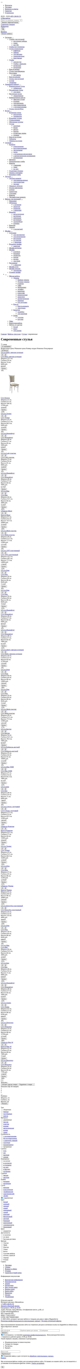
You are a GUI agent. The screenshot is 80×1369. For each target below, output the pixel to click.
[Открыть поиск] (3, 29)
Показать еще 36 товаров (10, 1086)
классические (8, 1189)
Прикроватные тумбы (17, 161)
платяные (16, 252)
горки (15, 43)
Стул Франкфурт (7, 437)
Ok (2, 1367)
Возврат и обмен (11, 1269)
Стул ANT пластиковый (9, 555)
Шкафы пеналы (14, 268)
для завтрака (17, 54)
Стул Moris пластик (8, 535)
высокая (6, 1155)
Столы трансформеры (17, 71)
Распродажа (9, 1285)
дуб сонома (17, 330)
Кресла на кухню (15, 137)
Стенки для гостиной (16, 39)
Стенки (11, 190)
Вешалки (12, 212)
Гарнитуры (13, 191)
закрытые (16, 206)
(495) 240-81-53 (15, 16)
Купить (4, 368)
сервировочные (18, 56)
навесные (16, 246)
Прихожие (13, 201)
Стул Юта (4, 870)
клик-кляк (21, 293)
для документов (19, 235)
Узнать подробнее (37, 1363)
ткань (5, 1132)
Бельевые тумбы (15, 175)
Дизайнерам (9, 1297)
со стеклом (17, 240)
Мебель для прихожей (13, 199)
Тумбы (11, 60)
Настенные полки (15, 94)
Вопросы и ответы (11, 9)
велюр (5, 1130)
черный (6, 1206)
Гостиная (8, 37)
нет (4, 1153)
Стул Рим (4, 574)
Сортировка (6, 346)
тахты (15, 152)
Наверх (3, 1358)
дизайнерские (8, 1192)
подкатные (17, 67)
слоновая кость (8, 1225)
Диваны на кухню (15, 141)
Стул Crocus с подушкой (9, 811)
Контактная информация (14, 1280)
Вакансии (8, 1293)
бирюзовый (7, 1227)
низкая (5, 1157)
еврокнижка (22, 287)
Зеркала (12, 227)
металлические (18, 214)
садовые (16, 135)
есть (4, 1151)
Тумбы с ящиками (19, 64)
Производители (10, 1282)
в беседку (6, 1169)
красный (6, 1214)
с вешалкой (17, 210)
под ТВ (16, 45)
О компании (9, 13)
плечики (16, 223)
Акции (7, 1283)
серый (5, 1208)
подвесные (17, 66)
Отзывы (8, 1271)
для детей (16, 261)
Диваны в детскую (15, 186)
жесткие (6, 1177)
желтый (6, 1218)
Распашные (13, 263)
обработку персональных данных (41, 1356)
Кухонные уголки (15, 118)
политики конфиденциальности (34, 1335)
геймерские (17, 88)
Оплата (7, 1295)
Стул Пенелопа (6, 1027)
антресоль (16, 255)
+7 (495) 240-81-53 (7, 1304)
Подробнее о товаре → (26, 1084)
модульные (17, 238)
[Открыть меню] (1, 2)
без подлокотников (10, 1138)
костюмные (17, 220)
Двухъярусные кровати (17, 197)
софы (19, 285)
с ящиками (17, 165)
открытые (16, 208)
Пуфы (15, 315)
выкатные (21, 291)
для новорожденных (20, 180)
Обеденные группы (16, 122)
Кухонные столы (15, 112)
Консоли (12, 225)
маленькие (7, 1183)
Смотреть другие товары (9, 1084)
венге (15, 329)
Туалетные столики (16, 171)
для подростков (18, 182)
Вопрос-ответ (10, 1289)
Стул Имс (4, 495)
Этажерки (12, 82)
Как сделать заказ (11, 1287)
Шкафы (7, 231)
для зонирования (19, 237)
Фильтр (5, 350)
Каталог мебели (7, 34)
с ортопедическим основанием (24, 156)
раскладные (17, 114)
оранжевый (7, 1210)
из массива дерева (19, 133)
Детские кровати (15, 178)
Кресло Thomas (6, 890)
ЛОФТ (5, 1196)
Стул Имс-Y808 (6, 771)
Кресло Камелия (6, 830)
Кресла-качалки (14, 77)
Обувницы (13, 203)
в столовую (7, 1165)
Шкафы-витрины (15, 248)
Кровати (12, 144)
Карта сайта (9, 1291)
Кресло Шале (5, 515)
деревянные (17, 116)
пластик (6, 1124)
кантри (15, 257)
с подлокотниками (19, 107)
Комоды (12, 163)
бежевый (6, 1221)
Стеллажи (12, 193)
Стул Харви (5, 1007)
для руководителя (19, 105)
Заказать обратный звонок (10, 1306)
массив (5, 1122)
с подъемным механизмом (22, 154)
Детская (8, 176)
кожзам (5, 1126)
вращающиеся (8, 1145)
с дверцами (17, 242)
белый (15, 327)
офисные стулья (19, 99)
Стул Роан (4, 674)
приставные (17, 58)
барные (16, 131)
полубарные (7, 1114)
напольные (17, 218)
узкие (15, 167)
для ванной (17, 270)
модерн (16, 259)
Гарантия (8, 11)
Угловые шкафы (15, 272)
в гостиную (7, 1163)
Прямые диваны (23, 280)
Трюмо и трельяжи (15, 173)
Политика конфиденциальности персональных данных (20, 1321)
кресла (5, 1116)
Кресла (15, 304)
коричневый (7, 1223)
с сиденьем (17, 205)
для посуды (17, 62)
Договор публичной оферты (51, 1321)
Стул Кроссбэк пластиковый (11, 910)
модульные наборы (20, 41)
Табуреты (12, 139)
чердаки (16, 184)
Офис (11, 321)
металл (15, 129)
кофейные (16, 50)
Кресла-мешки (14, 69)
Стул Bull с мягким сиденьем (11, 356)
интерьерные (18, 158)
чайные (16, 52)
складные (16, 126)
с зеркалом (17, 265)
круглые (20, 319)
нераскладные (23, 295)
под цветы (17, 75)
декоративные (18, 96)
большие (6, 1181)
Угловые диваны (23, 282)
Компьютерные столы (17, 86)
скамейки (21, 312)
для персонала (18, 103)
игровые (16, 101)
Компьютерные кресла (17, 97)
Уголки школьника (16, 188)
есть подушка (22, 302)
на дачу (16, 169)
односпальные (18, 146)
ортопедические (23, 299)
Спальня (8, 143)
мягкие (5, 1175)
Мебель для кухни (14, 334)
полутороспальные (20, 148)
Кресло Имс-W (6, 1046)
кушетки (21, 284)
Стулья (11, 81)
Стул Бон (4, 791)
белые (15, 128)
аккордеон (21, 297)
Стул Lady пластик (7, 457)
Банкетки (16, 310)
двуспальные (17, 150)
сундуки (20, 317)
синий (5, 1212)
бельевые (16, 253)
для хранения (22, 314)
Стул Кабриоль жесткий (9, 751)
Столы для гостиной (16, 79)
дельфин (21, 289)
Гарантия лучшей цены (13, 1273)
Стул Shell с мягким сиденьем (11, 654)
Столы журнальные (16, 49)
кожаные (21, 300)
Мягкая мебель (14, 276)
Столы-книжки (14, 120)
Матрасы (12, 159)
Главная (3, 334)
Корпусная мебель (15, 323)
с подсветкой (18, 229)
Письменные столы (16, 90)
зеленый (6, 1204)
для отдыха (21, 308)
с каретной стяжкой (10, 1140)
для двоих (16, 92)
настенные (17, 216)
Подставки (13, 73)
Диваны (16, 278)
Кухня (7, 111)
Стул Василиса (6, 1064)
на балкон (6, 1171)
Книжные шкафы (15, 244)
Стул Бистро (5, 733)
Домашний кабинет (12, 84)
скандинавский (8, 1194)
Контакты (8, 5)
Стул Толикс (5, 418)
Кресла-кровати (23, 306)
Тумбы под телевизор (16, 47)
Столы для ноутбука (16, 109)
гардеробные (17, 221)
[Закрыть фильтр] (1, 1094)
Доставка (8, 7)
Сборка (7, 1267)
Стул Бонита (5, 398)
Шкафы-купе (13, 267)
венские (6, 1187)
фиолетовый (7, 1216)
